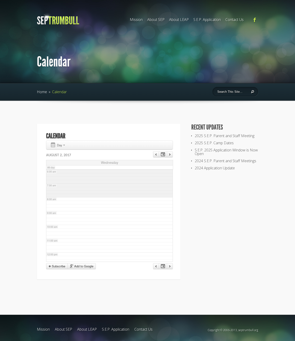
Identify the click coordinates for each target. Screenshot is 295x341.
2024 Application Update (215, 167)
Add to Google (83, 266)
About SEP (156, 19)
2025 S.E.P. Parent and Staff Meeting (224, 135)
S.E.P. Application (207, 19)
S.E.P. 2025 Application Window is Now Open (226, 151)
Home (42, 91)
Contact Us (234, 19)
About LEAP (179, 19)
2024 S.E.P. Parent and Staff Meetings (225, 160)
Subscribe (58, 266)
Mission (136, 19)
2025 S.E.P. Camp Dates (214, 142)
